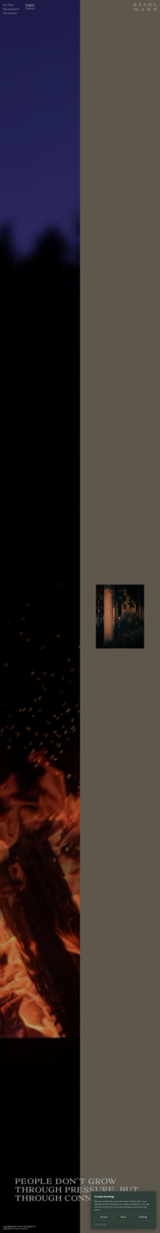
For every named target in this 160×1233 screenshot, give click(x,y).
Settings (143, 1217)
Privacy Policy (100, 1224)
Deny (123, 1217)
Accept (103, 1217)
